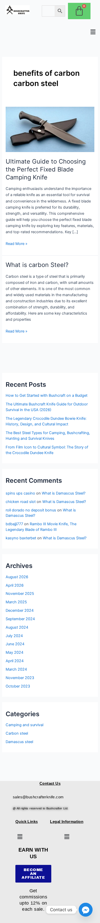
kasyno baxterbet (21, 538)
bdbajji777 (14, 524)
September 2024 (20, 619)
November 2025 (20, 593)
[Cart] (79, 11)
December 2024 (20, 610)
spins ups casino (20, 493)
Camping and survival (24, 725)
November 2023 (20, 677)
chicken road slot (21, 501)
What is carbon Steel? (37, 265)
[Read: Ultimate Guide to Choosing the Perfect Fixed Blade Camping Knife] (50, 129)
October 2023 (18, 686)
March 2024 (16, 669)
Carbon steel (17, 733)
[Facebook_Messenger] (86, 910)
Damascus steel (19, 741)
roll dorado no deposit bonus (31, 510)
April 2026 (15, 585)
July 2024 (14, 636)
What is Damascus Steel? (63, 493)
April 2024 (15, 661)
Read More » (16, 243)
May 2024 (14, 652)
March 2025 (16, 602)
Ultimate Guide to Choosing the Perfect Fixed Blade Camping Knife (46, 169)
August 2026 (17, 577)
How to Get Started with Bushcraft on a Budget (46, 395)
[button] (93, 32)
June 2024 (15, 644)
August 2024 (17, 627)
